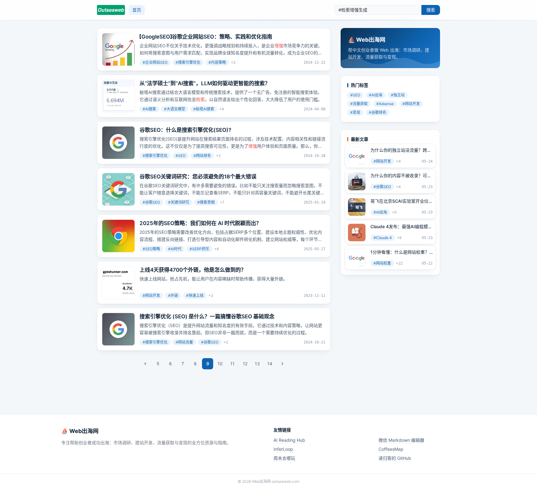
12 (245, 363)
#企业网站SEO (155, 62)
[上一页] (145, 363)
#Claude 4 (383, 238)
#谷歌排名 (377, 112)
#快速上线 (195, 295)
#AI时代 (174, 249)
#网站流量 (184, 342)
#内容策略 (217, 62)
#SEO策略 (151, 249)
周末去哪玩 (284, 458)
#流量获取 (359, 104)
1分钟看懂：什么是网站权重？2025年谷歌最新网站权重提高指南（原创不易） (399, 252)
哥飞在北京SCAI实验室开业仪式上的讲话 (399, 201)
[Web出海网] (111, 10)
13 (257, 363)
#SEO (181, 155)
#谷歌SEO (151, 202)
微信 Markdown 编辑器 (401, 440)
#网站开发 (151, 295)
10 (220, 363)
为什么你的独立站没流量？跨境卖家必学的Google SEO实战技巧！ (400, 150)
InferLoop (283, 449)
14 (269, 363)
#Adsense (385, 104)
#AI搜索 (149, 109)
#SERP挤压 (199, 249)
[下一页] (282, 363)
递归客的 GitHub (395, 458)
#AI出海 (375, 95)
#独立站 (398, 95)
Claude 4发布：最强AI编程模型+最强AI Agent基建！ (401, 227)
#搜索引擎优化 (188, 62)
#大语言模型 (174, 109)
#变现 (355, 112)
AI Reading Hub (289, 440)
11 (232, 363)
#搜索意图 (206, 202)
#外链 (173, 295)
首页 (136, 9)
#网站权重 (382, 263)
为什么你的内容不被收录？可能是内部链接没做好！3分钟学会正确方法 (400, 176)
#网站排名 (202, 155)
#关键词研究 (178, 202)
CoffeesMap (391, 449)
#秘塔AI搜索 (203, 109)
